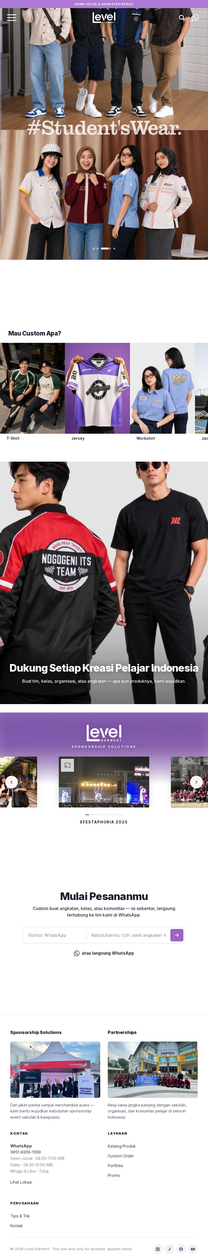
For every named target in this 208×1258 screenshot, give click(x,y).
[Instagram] (157, 1249)
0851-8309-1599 (25, 1152)
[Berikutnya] (196, 782)
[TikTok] (169, 1249)
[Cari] (182, 17)
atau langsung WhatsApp (108, 953)
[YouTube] (192, 1249)
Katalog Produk (122, 1146)
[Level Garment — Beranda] (104, 17)
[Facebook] (181, 1249)
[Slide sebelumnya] (16, 130)
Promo (114, 1175)
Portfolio (115, 1165)
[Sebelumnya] (11, 782)
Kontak (16, 1225)
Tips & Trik (20, 1216)
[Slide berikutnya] (191, 130)
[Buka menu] (11, 17)
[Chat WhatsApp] (195, 17)
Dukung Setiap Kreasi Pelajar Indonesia (103, 668)
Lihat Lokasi (21, 1182)
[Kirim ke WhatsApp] (176, 935)
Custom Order (121, 1156)
